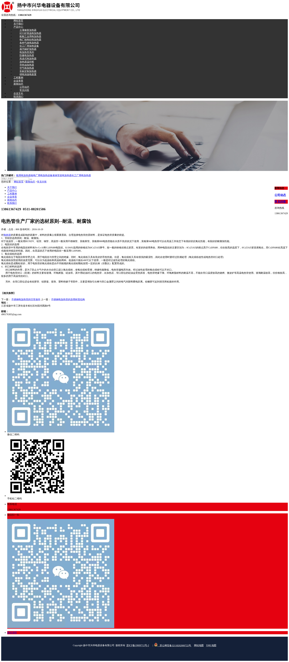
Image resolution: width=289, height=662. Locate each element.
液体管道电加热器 (62, 175)
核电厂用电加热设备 (41, 175)
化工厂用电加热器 (81, 175)
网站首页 (18, 181)
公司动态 (280, 195)
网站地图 (199, 645)
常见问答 (42, 181)
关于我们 (12, 187)
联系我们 (12, 203)
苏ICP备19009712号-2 (137, 645)
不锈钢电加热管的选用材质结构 (68, 299)
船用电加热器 (23, 175)
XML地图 (211, 645)
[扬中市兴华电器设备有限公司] (40, 12)
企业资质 (12, 196)
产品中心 (12, 190)
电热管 (7, 235)
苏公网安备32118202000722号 (174, 645)
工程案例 (12, 193)
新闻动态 (30, 181)
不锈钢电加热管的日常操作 (25, 299)
